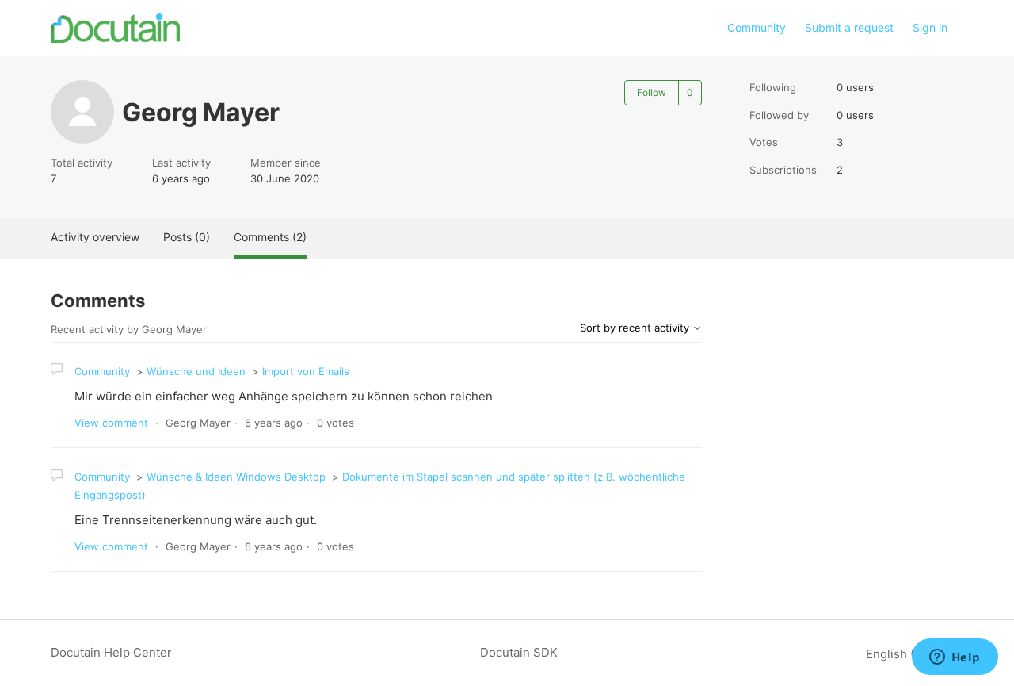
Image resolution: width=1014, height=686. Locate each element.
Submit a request (849, 27)
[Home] (115, 28)
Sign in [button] (930, 27)
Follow (651, 92)
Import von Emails (305, 371)
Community (756, 27)
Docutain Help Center (111, 652)
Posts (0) (186, 236)
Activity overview (95, 236)
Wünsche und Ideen (196, 371)
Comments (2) (270, 236)
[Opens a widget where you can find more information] (954, 658)
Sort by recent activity (636, 327)
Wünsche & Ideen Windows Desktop (236, 476)
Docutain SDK (519, 652)
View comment (111, 422)
